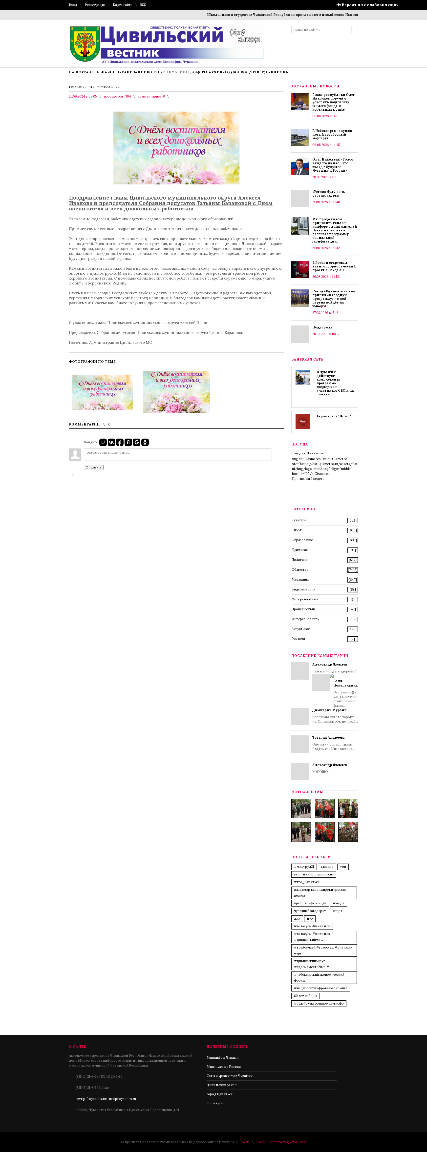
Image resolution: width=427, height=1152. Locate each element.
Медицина (300, 579)
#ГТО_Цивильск (307, 882)
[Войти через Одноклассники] (145, 442)
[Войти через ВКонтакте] (111, 442)
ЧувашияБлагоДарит (310, 911)
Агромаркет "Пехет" (334, 416)
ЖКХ (297, 918)
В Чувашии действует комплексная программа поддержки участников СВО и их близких (335, 383)
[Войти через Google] (136, 442)
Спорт (297, 530)
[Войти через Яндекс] (128, 442)
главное (327, 867)
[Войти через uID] (103, 442)
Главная (75, 87)
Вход (73, 5)
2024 (88, 87)
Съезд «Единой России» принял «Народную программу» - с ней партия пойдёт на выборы (333, 298)
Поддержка (322, 327)
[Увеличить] (102, 392)
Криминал (300, 550)
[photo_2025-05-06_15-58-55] (348, 832)
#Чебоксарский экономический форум (319, 977)
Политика (299, 560)
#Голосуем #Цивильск (312, 926)
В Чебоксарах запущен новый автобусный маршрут (332, 134)
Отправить (94, 467)
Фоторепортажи (305, 599)
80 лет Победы (305, 996)
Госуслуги (215, 1103)
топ (343, 867)
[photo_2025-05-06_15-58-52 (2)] (348, 808)
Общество (300, 569)
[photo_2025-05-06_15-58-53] (301, 832)
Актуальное (301, 629)
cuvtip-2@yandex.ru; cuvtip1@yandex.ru (106, 1099)
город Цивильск (220, 1094)
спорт (337, 911)
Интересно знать (305, 619)
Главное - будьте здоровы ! (335, 685)
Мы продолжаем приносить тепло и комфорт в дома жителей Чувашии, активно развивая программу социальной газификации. (334, 230)
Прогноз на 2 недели (308, 479)
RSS (143, 5)
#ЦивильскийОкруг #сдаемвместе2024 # (311, 964)
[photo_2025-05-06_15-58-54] (325, 832)
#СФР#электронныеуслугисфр (319, 1003)
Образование (302, 540)
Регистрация (95, 5)
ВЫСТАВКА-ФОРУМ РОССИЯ (313, 874)
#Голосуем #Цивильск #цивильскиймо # (312, 937)
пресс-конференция (310, 903)
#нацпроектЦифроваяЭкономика (320, 988)
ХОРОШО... (329, 768)
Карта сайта (122, 5)
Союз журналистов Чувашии (230, 1076)
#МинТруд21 (304, 867)
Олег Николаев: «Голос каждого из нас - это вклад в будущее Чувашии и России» (332, 165)
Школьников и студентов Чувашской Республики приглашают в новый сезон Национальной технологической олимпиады (299, 15)
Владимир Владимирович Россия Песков (320, 893)
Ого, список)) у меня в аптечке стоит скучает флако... (345, 693)
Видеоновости (303, 589)
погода (338, 903)
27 (115, 87)
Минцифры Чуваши (222, 1057)
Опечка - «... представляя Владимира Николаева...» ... (333, 743)
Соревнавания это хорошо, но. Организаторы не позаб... (335, 716)
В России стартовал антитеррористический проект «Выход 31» (334, 266)
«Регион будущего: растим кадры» (328, 193)
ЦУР (310, 918)
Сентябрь (102, 87)
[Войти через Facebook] (120, 442)
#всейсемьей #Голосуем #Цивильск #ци (323, 950)
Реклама (298, 639)
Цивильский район (221, 1085)
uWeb (245, 1142)
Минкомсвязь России (224, 1067)
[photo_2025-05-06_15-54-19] (301, 808)
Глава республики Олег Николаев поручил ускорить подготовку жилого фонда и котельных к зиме (333, 102)
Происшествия (303, 609)
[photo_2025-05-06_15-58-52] (325, 808)
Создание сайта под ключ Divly (281, 1142)
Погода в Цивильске (307, 453)
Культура (299, 520)
